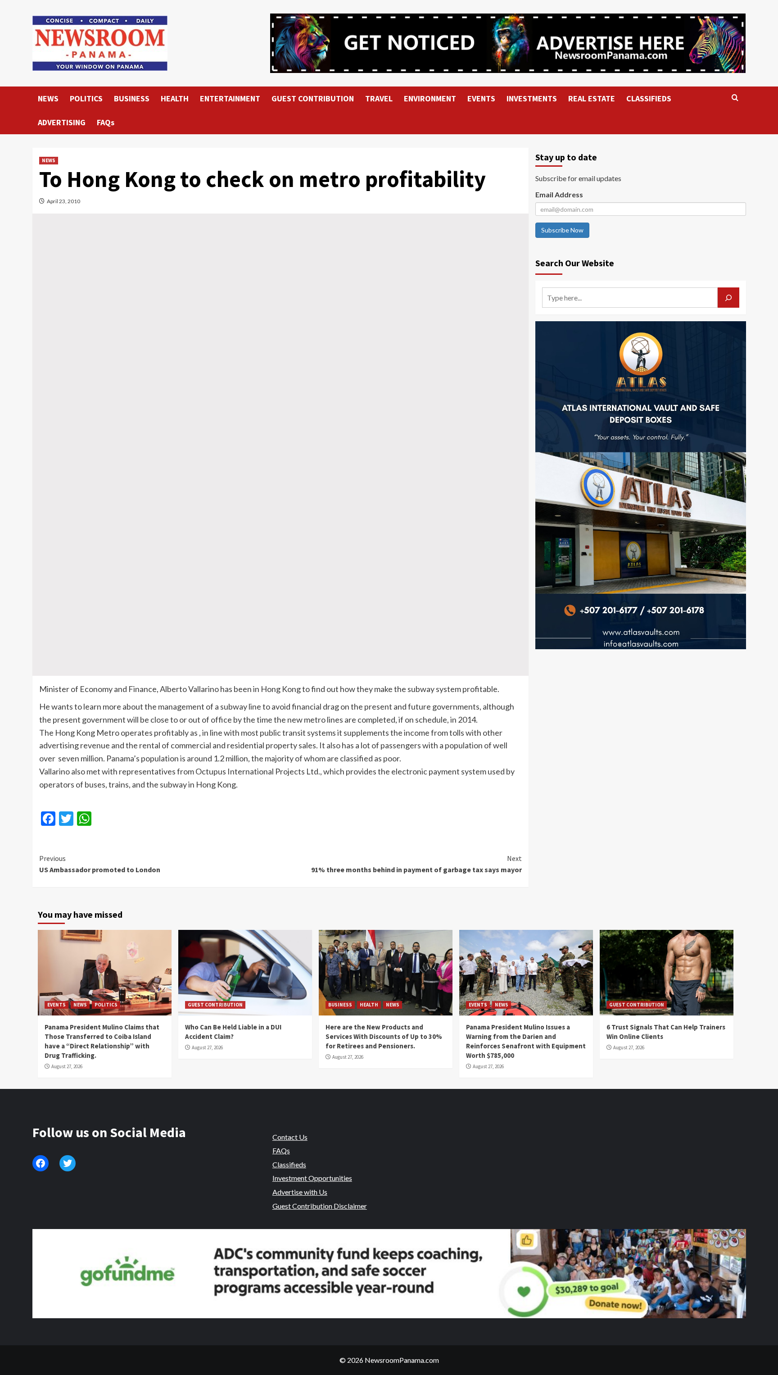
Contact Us (290, 1137)
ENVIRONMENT (430, 98)
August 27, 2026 (66, 1066)
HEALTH (175, 98)
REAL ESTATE (591, 98)
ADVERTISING (62, 122)
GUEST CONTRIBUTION (312, 98)
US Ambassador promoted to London (99, 864)
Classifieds (289, 1164)
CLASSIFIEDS (648, 98)
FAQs (105, 122)
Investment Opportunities (312, 1178)
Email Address (559, 194)
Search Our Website (574, 263)
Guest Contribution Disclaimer (319, 1206)
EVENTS (481, 98)
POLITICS (86, 98)
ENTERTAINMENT (230, 98)
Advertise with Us (299, 1192)
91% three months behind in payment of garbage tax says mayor (416, 864)
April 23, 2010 (63, 201)
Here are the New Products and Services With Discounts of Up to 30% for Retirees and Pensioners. (384, 1036)
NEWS (48, 98)
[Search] (735, 98)
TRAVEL (379, 98)
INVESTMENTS (532, 98)
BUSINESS (131, 98)
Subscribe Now (562, 230)
